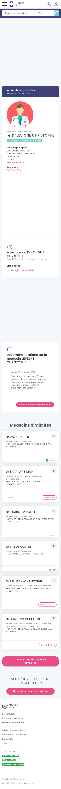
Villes (4, 743)
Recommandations (18, 93)
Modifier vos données (13, 722)
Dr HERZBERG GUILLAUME (23, 619)
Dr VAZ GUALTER (17, 437)
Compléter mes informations (30, 691)
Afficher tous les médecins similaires (30, 661)
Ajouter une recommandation (35, 404)
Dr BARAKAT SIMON (19, 471)
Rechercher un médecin (14, 734)
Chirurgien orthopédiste (22, 270)
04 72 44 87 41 (14, 170)
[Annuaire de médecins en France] (21, 4)
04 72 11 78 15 (48, 644)
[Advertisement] (30, 49)
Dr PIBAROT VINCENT (20, 512)
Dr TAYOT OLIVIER (18, 547)
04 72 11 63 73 (47, 604)
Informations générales (21, 90)
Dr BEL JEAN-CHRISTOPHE (24, 581)
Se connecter (9, 714)
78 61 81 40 (49, 497)
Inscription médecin (12, 718)
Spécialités (7, 739)
